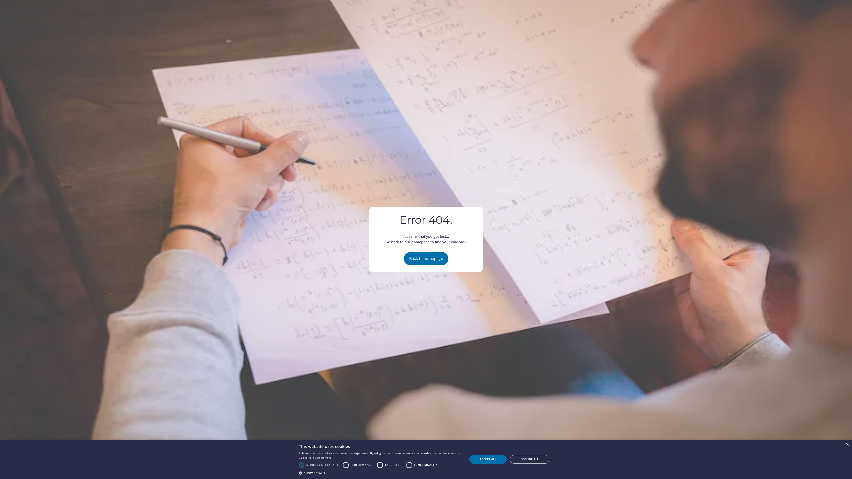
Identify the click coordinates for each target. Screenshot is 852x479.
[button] (381, 473)
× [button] (847, 444)
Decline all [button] (530, 459)
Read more (324, 457)
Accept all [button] (488, 459)
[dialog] (426, 459)
